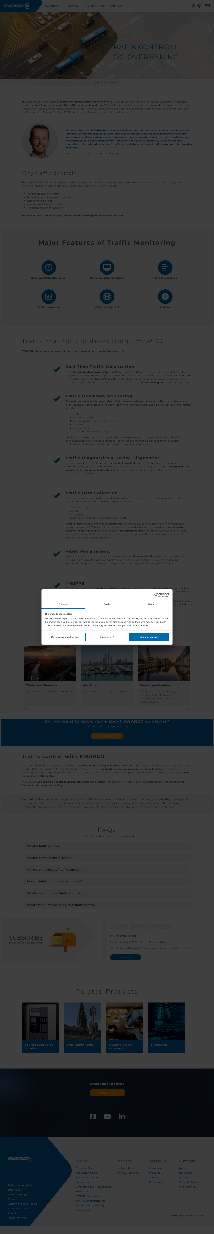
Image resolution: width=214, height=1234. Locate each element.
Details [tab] (107, 604)
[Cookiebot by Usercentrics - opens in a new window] (156, 595)
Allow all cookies (149, 637)
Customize (105, 637)
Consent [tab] (63, 604)
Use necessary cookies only (65, 637)
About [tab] (150, 604)
